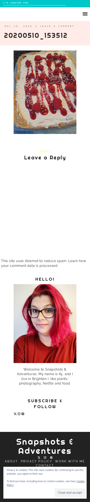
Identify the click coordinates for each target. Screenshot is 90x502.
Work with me (70, 461)
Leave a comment (57, 26)
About (11, 461)
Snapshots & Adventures (45, 446)
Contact (45, 465)
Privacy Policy (36, 461)
